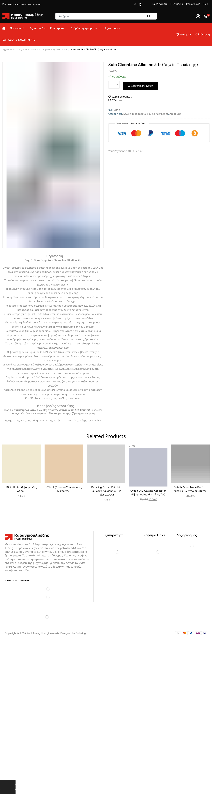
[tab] (53, 256)
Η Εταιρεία (176, 4)
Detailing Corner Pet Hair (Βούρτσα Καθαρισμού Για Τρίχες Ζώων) (106, 490)
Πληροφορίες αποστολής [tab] (55, 406)
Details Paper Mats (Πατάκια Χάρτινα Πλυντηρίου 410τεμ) (190, 489)
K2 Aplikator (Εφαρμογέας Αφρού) (21, 489)
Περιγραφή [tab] (54, 256)
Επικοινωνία (193, 4)
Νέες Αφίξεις (159, 4)
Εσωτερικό (57, 28)
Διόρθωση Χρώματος (84, 28)
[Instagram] (140, 4)
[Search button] (149, 16)
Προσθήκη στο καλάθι (142, 85)
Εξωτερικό (36, 28)
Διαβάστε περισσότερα (64, 465)
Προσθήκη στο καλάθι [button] (21, 465)
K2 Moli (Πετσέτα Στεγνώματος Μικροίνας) (64, 489)
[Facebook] (135, 4)
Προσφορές (17, 28)
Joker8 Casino (13, 566)
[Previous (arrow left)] (8, 787)
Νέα (205, 4)
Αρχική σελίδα (9, 49)
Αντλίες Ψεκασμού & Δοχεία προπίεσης (49, 49)
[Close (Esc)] (8, 782)
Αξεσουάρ (111, 28)
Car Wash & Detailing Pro (18, 39)
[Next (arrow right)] (8, 791)
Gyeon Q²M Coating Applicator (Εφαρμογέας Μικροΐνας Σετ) (148, 492)
